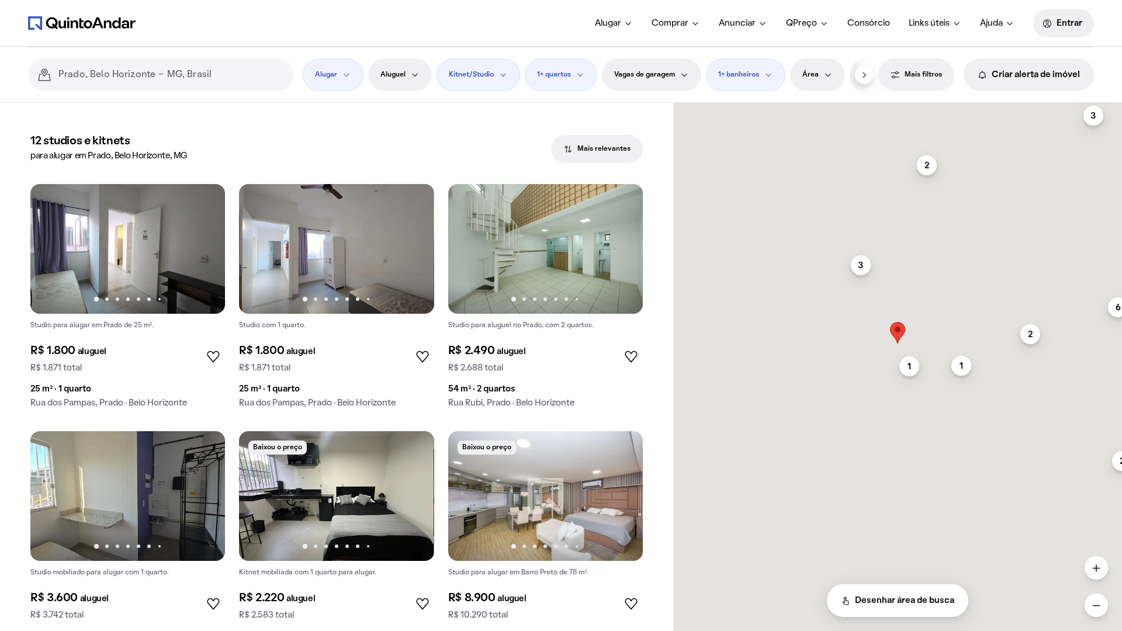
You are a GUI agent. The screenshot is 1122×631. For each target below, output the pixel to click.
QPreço (801, 23)
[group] (127, 300)
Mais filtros (923, 75)
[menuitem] (614, 23)
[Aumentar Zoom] (1096, 568)
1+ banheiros (738, 75)
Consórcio (868, 23)
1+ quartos (554, 75)
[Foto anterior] (51, 249)
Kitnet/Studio (471, 75)
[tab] (597, 149)
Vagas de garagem (644, 75)
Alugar (608, 23)
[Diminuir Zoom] (1096, 605)
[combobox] (171, 75)
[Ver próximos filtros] (864, 74)
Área (810, 75)
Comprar (670, 23)
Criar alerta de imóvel (1036, 75)
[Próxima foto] (204, 249)
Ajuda (991, 23)
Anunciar (737, 23)
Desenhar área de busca (904, 601)
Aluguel (393, 75)
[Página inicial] (82, 23)
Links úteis (929, 23)
